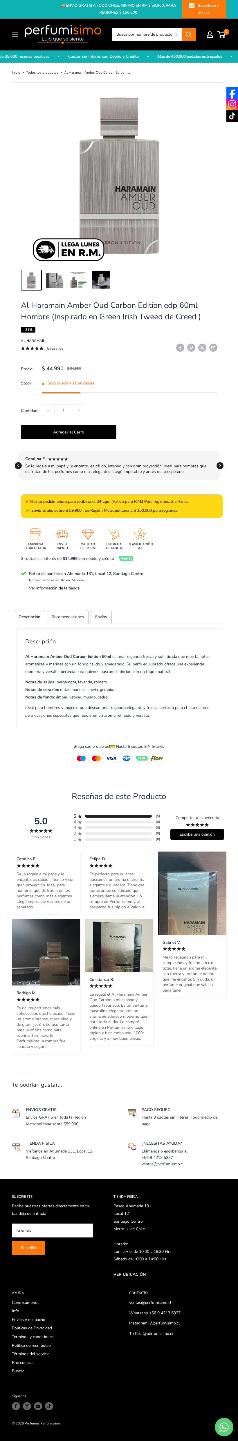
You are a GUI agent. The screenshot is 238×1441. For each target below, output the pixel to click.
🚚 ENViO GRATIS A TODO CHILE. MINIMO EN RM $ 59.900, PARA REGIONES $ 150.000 (118, 9)
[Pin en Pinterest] (191, 348)
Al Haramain (33, 340)
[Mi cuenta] (210, 34)
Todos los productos (42, 72)
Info (15, 1311)
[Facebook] (232, 93)
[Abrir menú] (15, 34)
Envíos (101, 617)
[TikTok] (232, 116)
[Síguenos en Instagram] (27, 1406)
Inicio (16, 72)
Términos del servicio (31, 1354)
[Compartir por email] (213, 348)
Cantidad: (29, 410)
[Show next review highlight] (220, 465)
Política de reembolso (31, 1345)
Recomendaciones (68, 617)
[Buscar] (189, 34)
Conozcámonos (25, 1302)
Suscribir (29, 1248)
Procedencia (22, 1362)
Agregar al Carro (68, 432)
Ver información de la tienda (54, 588)
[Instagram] (232, 104)
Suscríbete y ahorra (208, 9)
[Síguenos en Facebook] (16, 1406)
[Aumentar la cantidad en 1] (79, 411)
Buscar (18, 1371)
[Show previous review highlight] (18, 465)
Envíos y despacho (28, 1319)
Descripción (29, 617)
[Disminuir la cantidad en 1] (48, 411)
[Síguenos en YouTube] (38, 1406)
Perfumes (32, 1423)
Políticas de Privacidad (32, 1328)
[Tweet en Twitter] (202, 348)
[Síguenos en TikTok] (49, 1406)
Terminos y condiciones (33, 1337)
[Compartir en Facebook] (180, 348)
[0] (221, 34)
